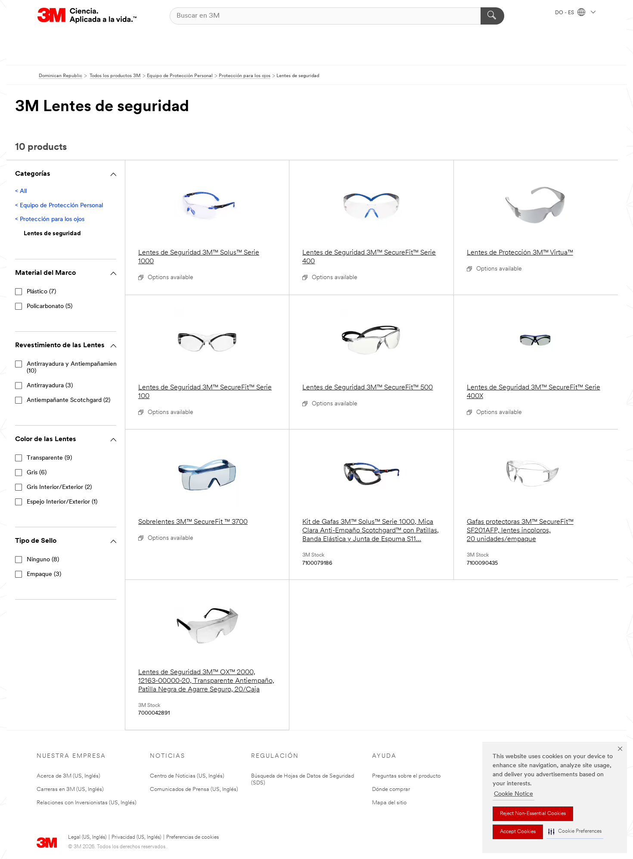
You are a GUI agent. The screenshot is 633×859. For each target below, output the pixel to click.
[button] (574, 832)
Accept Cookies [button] (518, 831)
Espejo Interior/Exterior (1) (62, 502)
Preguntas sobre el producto (406, 776)
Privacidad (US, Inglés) (136, 837)
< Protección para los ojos (49, 219)
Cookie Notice (513, 794)
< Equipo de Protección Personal (59, 205)
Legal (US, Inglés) (87, 837)
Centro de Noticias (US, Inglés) (187, 776)
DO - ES (565, 13)
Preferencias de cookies (192, 837)
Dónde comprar (391, 789)
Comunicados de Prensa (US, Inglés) (194, 789)
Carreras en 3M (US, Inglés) (70, 789)
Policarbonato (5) (49, 306)
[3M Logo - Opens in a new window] (87, 15)
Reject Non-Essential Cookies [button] (533, 813)
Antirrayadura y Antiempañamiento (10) (74, 367)
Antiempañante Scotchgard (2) (68, 400)
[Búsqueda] (492, 16)
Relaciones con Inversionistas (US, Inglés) (87, 803)
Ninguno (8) (43, 560)
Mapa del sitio (389, 803)
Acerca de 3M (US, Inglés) (68, 776)
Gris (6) (37, 473)
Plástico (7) (41, 292)
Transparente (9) (49, 458)
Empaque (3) (44, 574)
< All (21, 191)
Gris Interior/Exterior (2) (59, 487)
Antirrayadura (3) (50, 386)
